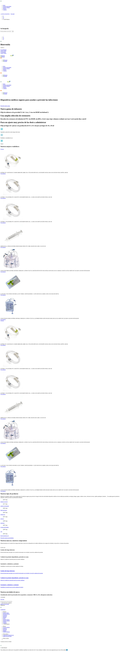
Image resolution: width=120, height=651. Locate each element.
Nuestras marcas (6, 619)
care (1, 531)
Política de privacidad (7, 636)
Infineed (4, 617)
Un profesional (3, 49)
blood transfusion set (4, 535)
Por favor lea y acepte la (6, 603)
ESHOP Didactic (6, 631)
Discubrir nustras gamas (5, 105)
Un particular (3, 52)
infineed (4, 630)
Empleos (4, 621)
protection (2, 523)
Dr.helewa (5, 615)
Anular (1, 50)
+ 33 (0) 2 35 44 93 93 (5, 13)
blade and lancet (3, 510)
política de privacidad (4, 604)
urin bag (2, 518)
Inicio (4, 5)
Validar (5, 50)
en (3, 17)
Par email (12, 13)
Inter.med (5, 616)
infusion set (2, 514)
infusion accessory (4, 501)
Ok (67, 649)
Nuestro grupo (6, 612)
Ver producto (3, 173)
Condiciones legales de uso (8, 635)
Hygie (4, 618)
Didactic (4, 8)
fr (3, 16)
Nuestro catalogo (6, 7)
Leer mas (2, 599)
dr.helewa (5, 628)
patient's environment (4, 506)
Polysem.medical (6, 614)
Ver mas (2, 149)
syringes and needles (4, 527)
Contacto (5, 9)
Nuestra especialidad (7, 6)
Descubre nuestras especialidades (7, 538)
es (3, 18)
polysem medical (6, 627)
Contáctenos (2, 609)
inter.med (5, 629)
